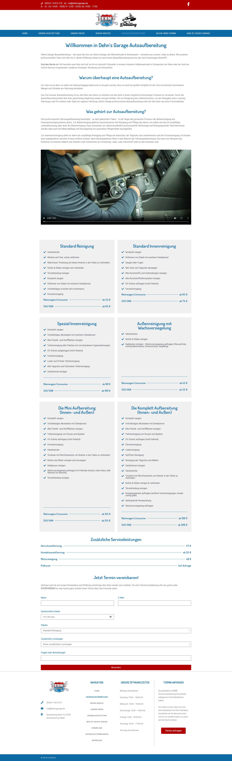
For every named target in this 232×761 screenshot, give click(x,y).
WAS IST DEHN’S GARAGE (198, 33)
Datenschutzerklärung (97, 734)
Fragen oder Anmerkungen (53, 652)
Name (43, 597)
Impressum (97, 740)
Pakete (44, 625)
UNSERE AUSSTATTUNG (49, 33)
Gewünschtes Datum (50, 611)
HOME (25, 33)
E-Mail (121, 597)
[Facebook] (188, 4)
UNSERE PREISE (78, 33)
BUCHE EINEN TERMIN (166, 33)
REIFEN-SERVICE (103, 33)
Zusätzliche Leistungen (52, 639)
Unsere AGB (97, 728)
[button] (116, 192)
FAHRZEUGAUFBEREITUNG (133, 33)
